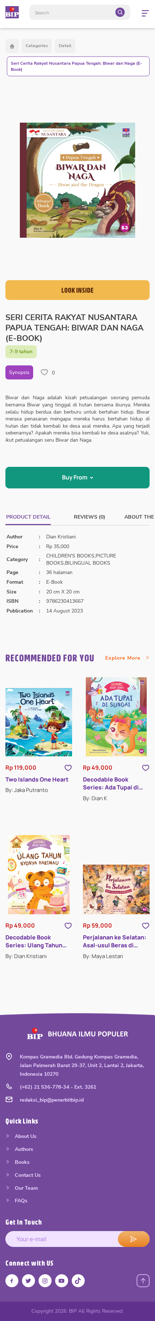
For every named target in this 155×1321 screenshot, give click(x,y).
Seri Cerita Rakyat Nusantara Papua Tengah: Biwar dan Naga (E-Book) (76, 66)
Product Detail (28, 517)
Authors (23, 1149)
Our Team (25, 1188)
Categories (37, 46)
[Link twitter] (28, 1280)
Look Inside (77, 290)
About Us (24, 1136)
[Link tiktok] (78, 1280)
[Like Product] (68, 768)
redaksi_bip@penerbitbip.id (52, 1100)
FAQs (20, 1200)
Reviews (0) (89, 517)
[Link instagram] (45, 1280)
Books (21, 1162)
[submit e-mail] (134, 1239)
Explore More (123, 658)
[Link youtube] (61, 1280)
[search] (120, 12)
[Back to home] (12, 46)
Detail (65, 46)
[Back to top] (143, 1280)
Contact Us (27, 1175)
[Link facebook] (11, 1280)
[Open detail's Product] (38, 722)
